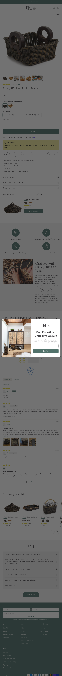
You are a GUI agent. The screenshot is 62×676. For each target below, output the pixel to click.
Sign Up (45, 351)
